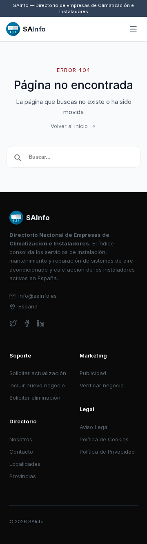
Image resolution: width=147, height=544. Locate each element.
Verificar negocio (102, 385)
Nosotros (20, 439)
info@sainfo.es (37, 295)
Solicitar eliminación (34, 397)
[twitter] (13, 323)
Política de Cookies (104, 439)
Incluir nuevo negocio (37, 385)
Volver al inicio (69, 126)
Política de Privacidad (107, 451)
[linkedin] (41, 323)
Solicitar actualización (37, 373)
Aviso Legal (94, 427)
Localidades (24, 464)
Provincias (22, 476)
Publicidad (93, 373)
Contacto (21, 451)
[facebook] (27, 323)
